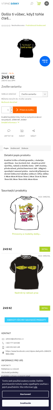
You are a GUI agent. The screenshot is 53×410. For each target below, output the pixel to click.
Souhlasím (25, 403)
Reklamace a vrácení (10, 369)
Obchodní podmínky (9, 372)
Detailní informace (9, 122)
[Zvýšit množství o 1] (11, 108)
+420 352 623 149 (13, 347)
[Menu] (46, 3)
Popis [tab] (6, 148)
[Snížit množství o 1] (11, 111)
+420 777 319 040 (13, 343)
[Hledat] (32, 3)
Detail (45, 249)
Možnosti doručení (9, 102)
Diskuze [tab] (25, 148)
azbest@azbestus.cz (15, 339)
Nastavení (25, 394)
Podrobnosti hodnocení (36, 25)
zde (35, 387)
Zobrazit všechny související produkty (26, 320)
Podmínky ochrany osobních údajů (15, 376)
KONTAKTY (6, 365)
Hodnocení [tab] (15, 148)
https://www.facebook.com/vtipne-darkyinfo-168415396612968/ (28, 352)
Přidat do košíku (27, 110)
